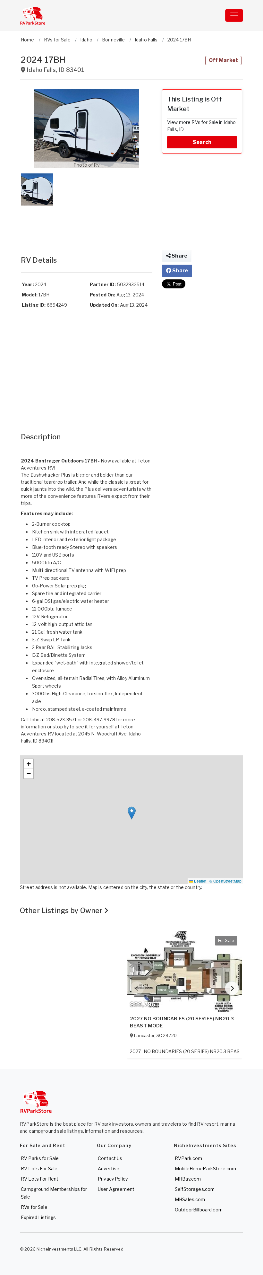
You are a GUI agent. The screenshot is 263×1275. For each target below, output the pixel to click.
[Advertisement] (86, 224)
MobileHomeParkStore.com (205, 1168)
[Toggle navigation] (234, 15)
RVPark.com (188, 1158)
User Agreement (116, 1189)
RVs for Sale (34, 1207)
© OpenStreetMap (225, 881)
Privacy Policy (113, 1179)
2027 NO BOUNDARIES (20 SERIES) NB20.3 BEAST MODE (182, 1022)
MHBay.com (188, 1179)
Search (202, 142)
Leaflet (199, 881)
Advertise (108, 1168)
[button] (86, 128)
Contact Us (110, 1158)
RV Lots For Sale (39, 1168)
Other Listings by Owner (62, 910)
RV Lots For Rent (39, 1179)
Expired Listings (38, 1217)
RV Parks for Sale (40, 1158)
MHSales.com (190, 1199)
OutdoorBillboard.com (199, 1209)
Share (179, 256)
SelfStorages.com (195, 1189)
